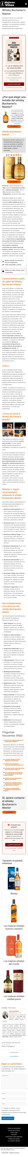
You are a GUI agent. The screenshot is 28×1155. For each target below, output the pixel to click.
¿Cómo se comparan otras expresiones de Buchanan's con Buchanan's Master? (12, 784)
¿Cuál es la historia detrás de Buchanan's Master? (14, 741)
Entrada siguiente (14, 1056)
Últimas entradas (12, 1007)
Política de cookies (14, 1139)
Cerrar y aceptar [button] (5, 1152)
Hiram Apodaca (14, 1011)
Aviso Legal (14, 1132)
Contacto (14, 1134)
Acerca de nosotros (14, 1130)
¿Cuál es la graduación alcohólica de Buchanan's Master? (12, 790)
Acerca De (4, 1007)
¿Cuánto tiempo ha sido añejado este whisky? (12, 760)
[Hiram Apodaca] (5, 1015)
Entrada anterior (14, 1052)
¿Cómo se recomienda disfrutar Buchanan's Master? (14, 764)
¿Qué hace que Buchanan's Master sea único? (13, 778)
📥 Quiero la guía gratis (14, 84)
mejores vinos (17, 1012)
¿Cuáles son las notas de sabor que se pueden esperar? (14, 768)
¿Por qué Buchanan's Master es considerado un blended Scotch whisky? (13, 774)
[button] (14, 741)
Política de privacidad (14, 1128)
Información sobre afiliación (14, 1136)
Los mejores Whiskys (14, 1141)
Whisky (14, 893)
